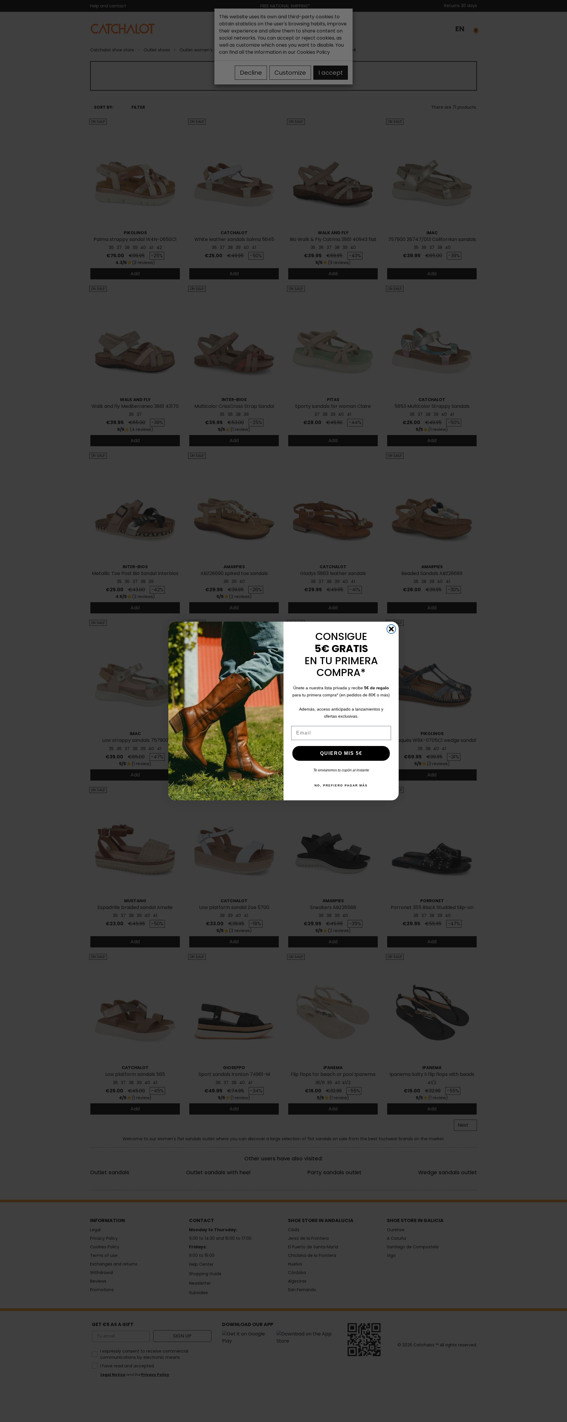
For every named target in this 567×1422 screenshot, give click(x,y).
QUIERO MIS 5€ (341, 753)
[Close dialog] (391, 629)
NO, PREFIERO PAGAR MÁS (341, 785)
